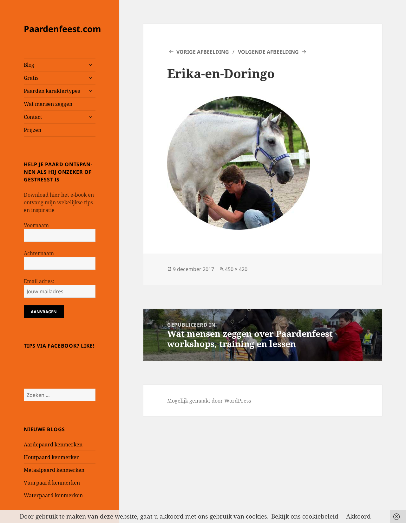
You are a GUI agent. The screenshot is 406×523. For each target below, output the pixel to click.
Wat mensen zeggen (48, 103)
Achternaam (39, 253)
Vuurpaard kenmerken (52, 482)
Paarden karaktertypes (52, 90)
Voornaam (36, 225)
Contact (33, 116)
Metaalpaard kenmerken (54, 469)
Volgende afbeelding (268, 51)
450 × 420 (236, 269)
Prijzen (32, 129)
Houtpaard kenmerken (52, 457)
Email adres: (39, 281)
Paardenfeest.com (62, 29)
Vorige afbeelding (202, 51)
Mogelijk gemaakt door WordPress (209, 400)
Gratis (31, 77)
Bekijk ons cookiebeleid (304, 516)
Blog (29, 64)
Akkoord (358, 516)
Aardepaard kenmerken (53, 444)
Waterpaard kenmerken (53, 495)
